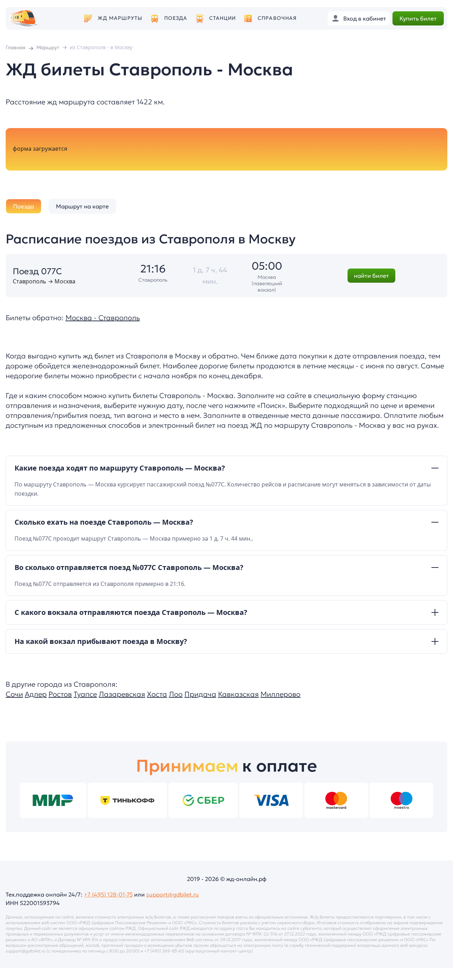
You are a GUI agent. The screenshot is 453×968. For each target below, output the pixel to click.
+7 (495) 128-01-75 (108, 894)
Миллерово (280, 694)
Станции (222, 18)
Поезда (176, 18)
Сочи (14, 694)
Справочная (277, 18)
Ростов (60, 694)
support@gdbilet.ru (172, 894)
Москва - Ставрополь (102, 317)
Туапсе (85, 694)
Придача (200, 694)
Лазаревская (122, 694)
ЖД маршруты (120, 18)
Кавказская (238, 694)
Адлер (36, 694)
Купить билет (418, 18)
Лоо (176, 694)
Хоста (157, 694)
